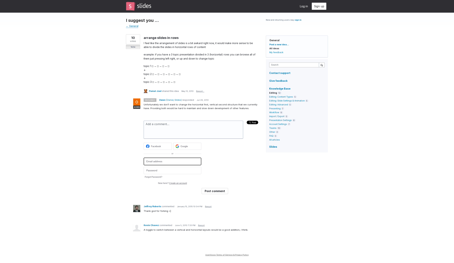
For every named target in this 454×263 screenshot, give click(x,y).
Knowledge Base (279, 88)
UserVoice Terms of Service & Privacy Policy (227, 255)
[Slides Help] (138, 6)
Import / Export (276, 116)
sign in (298, 20)
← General (132, 26)
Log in (304, 6)
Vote (133, 47)
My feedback (276, 52)
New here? (172, 183)
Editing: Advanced (278, 104)
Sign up (319, 6)
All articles (274, 139)
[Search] (322, 65)
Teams (272, 128)
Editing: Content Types (281, 96)
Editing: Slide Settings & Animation (287, 100)
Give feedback (278, 80)
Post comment (215, 191)
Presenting (275, 108)
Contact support (279, 73)
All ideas (274, 48)
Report (208, 206)
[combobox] (295, 65)
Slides (273, 146)
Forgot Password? (153, 177)
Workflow (274, 112)
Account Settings (278, 124)
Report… (200, 91)
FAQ (271, 136)
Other (272, 132)
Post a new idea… (279, 44)
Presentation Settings (280, 120)
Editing (273, 93)
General (274, 40)
